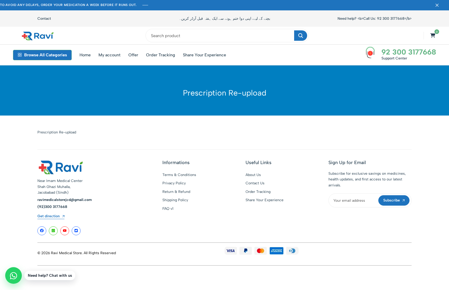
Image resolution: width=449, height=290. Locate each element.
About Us (253, 175)
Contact (44, 18)
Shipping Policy (175, 200)
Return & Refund (176, 192)
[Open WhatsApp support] (13, 275)
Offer (133, 54)
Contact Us (255, 183)
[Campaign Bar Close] (439, 5)
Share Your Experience (204, 54)
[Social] (41, 230)
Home (85, 54)
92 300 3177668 (408, 52)
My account (109, 54)
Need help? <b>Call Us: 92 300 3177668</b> (375, 18)
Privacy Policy (174, 183)
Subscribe (391, 200)
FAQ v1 (167, 208)
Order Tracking (160, 54)
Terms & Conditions (179, 175)
